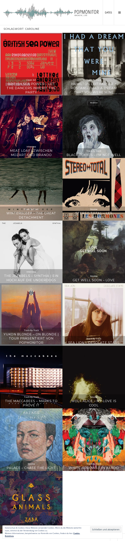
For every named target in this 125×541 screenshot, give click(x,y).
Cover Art (31, 79)
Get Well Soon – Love (94, 280)
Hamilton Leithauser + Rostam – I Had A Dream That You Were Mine (94, 88)
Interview (31, 146)
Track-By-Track (93, 79)
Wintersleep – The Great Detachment (31, 215)
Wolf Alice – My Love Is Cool (93, 403)
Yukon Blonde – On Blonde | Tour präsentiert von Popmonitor (31, 338)
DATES (109, 12)
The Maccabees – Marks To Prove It (31, 403)
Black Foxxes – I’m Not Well (93, 155)
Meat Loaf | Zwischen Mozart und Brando (31, 153)
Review (93, 209)
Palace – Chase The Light (31, 468)
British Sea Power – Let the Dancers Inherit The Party (31, 88)
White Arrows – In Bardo (94, 468)
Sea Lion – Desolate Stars (94, 343)
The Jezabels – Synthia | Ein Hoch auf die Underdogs (31, 278)
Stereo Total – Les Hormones (93, 215)
